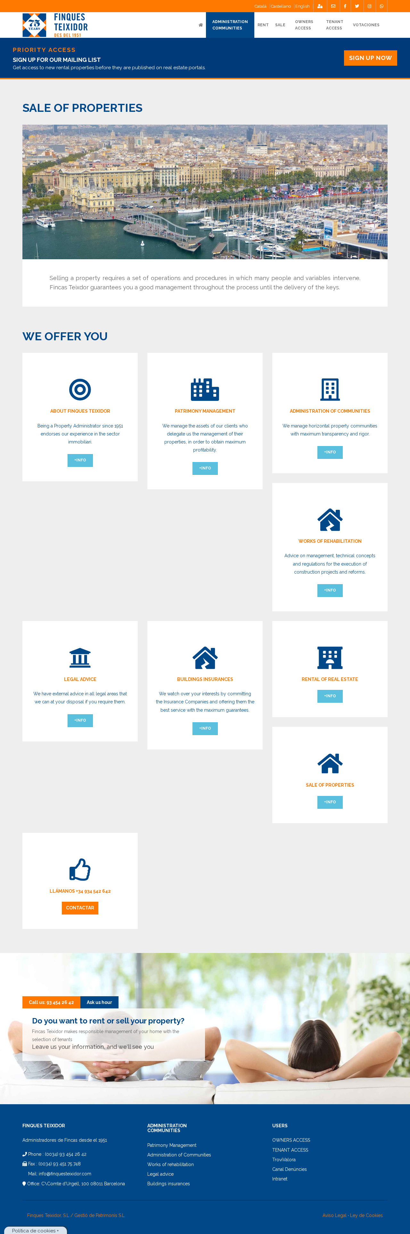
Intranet (279, 1178)
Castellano (281, 6)
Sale (280, 25)
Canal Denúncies (289, 1169)
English (302, 6)
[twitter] (357, 6)
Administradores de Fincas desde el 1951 (64, 1140)
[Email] (333, 6)
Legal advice (160, 1174)
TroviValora (284, 1159)
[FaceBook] (345, 6)
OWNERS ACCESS (291, 1140)
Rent (263, 25)
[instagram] (369, 6)
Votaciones (366, 25)
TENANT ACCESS (334, 25)
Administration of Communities (179, 1154)
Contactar (80, 907)
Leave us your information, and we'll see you (93, 1046)
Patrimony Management (171, 1145)
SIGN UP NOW (370, 57)
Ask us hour (99, 1002)
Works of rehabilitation (170, 1164)
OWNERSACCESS (304, 25)
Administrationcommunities (230, 25)
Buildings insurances (168, 1183)
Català (260, 6)
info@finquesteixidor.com (65, 1173)
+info (80, 460)
